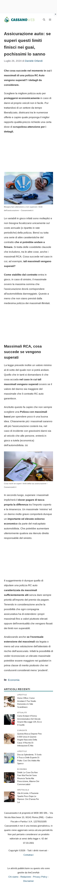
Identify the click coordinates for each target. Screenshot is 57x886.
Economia (13, 680)
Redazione (25, 877)
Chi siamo (13, 877)
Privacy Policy (40, 877)
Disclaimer (28, 881)
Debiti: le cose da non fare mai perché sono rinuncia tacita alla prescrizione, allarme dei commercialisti (28, 778)
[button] (44, 20)
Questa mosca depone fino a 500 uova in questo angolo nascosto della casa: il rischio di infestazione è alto (29, 740)
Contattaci (28, 855)
